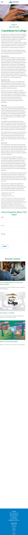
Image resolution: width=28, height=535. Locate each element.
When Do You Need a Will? (9, 341)
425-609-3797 (16, 513)
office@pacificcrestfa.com (14, 520)
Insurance (14, 530)
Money (14, 533)
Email (2, 225)
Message (3, 234)
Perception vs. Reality (7, 313)
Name (2, 217)
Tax (14, 531)
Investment (14, 526)
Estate (14, 528)
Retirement (14, 524)
